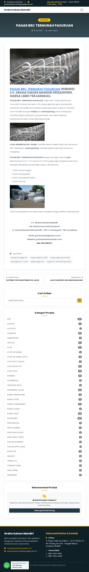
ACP (9, 319)
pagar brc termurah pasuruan (59, 261)
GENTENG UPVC (14, 385)
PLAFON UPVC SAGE (16, 446)
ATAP (9, 347)
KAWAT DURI (13, 399)
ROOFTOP (11, 451)
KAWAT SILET (13, 413)
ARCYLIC (11, 342)
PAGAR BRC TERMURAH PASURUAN (35, 89)
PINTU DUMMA (13, 427)
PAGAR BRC (44, 20)
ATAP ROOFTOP (14, 366)
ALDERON (11, 333)
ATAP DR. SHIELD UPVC (17, 357)
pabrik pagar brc (37, 261)
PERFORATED (13, 423)
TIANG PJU (12, 461)
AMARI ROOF (13, 338)
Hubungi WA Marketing (44, 510)
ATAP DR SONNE (14, 352)
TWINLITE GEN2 (14, 465)
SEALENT (11, 456)
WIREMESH (12, 475)
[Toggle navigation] (82, 10)
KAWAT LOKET (13, 409)
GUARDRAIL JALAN (15, 390)
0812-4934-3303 (55, 553)
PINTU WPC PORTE (15, 437)
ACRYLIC (11, 323)
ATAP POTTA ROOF (15, 361)
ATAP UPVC (12, 371)
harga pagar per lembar (60, 257)
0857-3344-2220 (55, 556)
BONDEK (11, 375)
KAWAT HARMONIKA (16, 404)
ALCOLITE (11, 328)
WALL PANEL (12, 470)
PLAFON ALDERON (15, 442)
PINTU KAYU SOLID (15, 432)
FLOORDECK (12, 380)
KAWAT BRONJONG (16, 394)
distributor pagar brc (19, 257)
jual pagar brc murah (19, 261)
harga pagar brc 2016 (39, 257)
